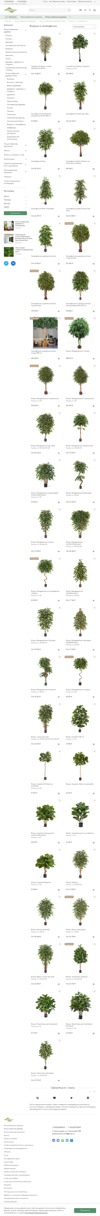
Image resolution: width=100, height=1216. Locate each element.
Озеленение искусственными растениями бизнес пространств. (24, 237)
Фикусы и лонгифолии (16, 124)
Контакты (8, 1188)
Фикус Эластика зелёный (77, 977)
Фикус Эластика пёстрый (42, 1073)
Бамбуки (9, 49)
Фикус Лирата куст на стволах (80, 833)
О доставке (71, 1)
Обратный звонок (85, 1)
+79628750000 (21, 1)
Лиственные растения (15, 45)
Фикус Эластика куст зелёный (44, 1024)
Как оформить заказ (57, 1)
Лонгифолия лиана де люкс (77, 114)
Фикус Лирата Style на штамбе (79, 784)
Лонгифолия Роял (38, 161)
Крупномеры (12, 101)
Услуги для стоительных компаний (17, 1181)
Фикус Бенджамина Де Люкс (43, 446)
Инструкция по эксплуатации (16, 1192)
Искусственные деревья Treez (52, 21)
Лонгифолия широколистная (43, 256)
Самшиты (11, 114)
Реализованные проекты (31, 17)
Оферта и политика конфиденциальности (21, 1195)
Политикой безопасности (36, 1213)
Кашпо (7, 150)
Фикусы (8, 35)
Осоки (8, 59)
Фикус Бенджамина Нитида (43, 640)
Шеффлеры (11, 128)
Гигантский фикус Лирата (77, 66)
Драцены (9, 42)
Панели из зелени (10, 1138)
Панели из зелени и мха (14, 155)
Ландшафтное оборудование (15, 1148)
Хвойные (9, 55)
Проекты (7, 1185)
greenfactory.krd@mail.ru (63, 1134)
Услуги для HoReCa (11, 1178)
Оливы (10, 108)
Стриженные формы (16, 118)
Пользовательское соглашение (16, 1198)
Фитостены (9, 159)
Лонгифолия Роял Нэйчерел (42, 209)
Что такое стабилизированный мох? (24, 249)
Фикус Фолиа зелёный (40, 929)
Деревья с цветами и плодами (14, 63)
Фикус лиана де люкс (40, 737)
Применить (15, 213)
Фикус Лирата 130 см (75, 737)
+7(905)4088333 (58, 1127)
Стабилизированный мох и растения (13, 165)
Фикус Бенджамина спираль (78, 690)
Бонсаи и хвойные (15, 82)
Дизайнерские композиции (13, 138)
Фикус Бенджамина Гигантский (45, 398)
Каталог (12, 17)
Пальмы (8, 39)
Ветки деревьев (14, 86)
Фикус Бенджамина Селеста (43, 690)
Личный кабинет (10, 1201)
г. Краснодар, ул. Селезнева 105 (66, 1131)
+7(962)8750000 (74, 1127)
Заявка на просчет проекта (15, 1172)
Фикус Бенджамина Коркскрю (78, 493)
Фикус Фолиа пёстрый (75, 929)
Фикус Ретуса (72, 882)
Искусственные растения (11, 145)
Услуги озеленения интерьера (12, 182)
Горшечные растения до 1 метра (16, 69)
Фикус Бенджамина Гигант (78, 351)
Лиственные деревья (16, 104)
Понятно (85, 1210)
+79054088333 (9, 1)
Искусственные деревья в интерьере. (22, 223)
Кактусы (10, 98)
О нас (45, 1)
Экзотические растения (16, 52)
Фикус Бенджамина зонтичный (79, 446)
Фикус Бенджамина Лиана (42, 542)
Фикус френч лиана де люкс (43, 977)
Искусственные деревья (56, 17)
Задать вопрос (10, 1168)
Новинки (7, 177)
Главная (7, 21)
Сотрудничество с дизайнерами (17, 1175)
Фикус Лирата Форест (41, 882)
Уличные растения (15, 121)
